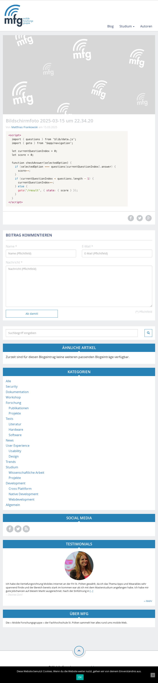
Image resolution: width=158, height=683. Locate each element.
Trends (11, 462)
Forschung (13, 403)
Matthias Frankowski (24, 127)
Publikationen (19, 408)
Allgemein (13, 505)
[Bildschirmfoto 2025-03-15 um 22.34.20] (67, 168)
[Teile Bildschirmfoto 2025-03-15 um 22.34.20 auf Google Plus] (148, 218)
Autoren (146, 26)
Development (15, 483)
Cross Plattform (20, 488)
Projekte (15, 413)
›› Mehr (148, 601)
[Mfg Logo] (18, 15)
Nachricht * (14, 262)
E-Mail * (87, 246)
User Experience (17, 445)
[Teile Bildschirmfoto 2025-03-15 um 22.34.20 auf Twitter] (139, 218)
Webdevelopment (21, 499)
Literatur (15, 424)
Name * (11, 246)
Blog (110, 26)
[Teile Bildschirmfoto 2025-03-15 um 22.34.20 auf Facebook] (130, 218)
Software (15, 435)
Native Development (23, 494)
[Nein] (152, 675)
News (10, 440)
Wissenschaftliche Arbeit (26, 472)
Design (14, 456)
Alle (8, 381)
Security (12, 386)
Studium (126, 26)
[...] (91, 591)
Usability (15, 451)
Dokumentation (17, 392)
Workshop (13, 397)
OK (80, 677)
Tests (9, 419)
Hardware (16, 429)
